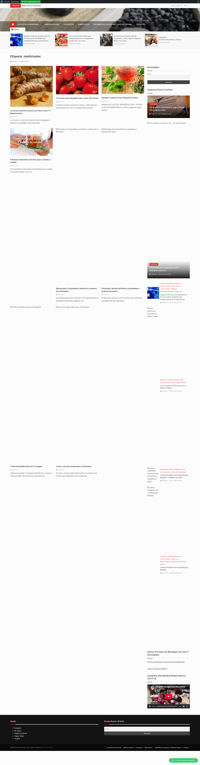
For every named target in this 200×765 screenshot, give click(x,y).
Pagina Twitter (19, 736)
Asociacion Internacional (28, 24)
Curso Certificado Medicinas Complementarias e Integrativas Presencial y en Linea (81, 38)
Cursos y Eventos (165, 286)
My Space (17, 731)
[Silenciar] (184, 706)
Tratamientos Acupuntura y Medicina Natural (112, 24)
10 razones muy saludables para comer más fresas (77, 98)
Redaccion (15, 116)
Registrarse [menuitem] (15, 2)
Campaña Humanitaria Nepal (175, 380)
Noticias (162, 564)
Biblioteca (178, 283)
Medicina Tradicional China (178, 561)
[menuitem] (2, 1)
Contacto (140, 24)
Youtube (17, 739)
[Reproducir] (150, 706)
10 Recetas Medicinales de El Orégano (26, 466)
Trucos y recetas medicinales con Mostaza (73, 466)
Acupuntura (69, 24)
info (177, 559)
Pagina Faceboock (20, 733)
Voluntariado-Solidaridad (167, 291)
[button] (183, 760)
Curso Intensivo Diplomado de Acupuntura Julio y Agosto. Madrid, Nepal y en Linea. (127, 38)
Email (149, 74)
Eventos (173, 382)
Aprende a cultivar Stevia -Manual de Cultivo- (120, 98)
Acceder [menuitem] (7, 2)
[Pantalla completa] (187, 706)
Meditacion (174, 289)
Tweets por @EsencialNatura (157, 669)
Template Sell (48, 747)
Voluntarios (178, 291)
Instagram (17, 728)
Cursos (183, 469)
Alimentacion (83, 24)
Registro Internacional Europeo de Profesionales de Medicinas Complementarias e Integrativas (37, 38)
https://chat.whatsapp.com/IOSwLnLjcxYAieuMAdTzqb (166, 662)
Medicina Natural (52, 24)
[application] (168, 696)
